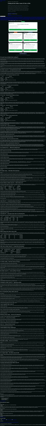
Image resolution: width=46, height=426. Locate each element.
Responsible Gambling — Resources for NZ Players (30, 19)
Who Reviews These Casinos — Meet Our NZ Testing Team (7, 19)
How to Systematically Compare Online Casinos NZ (30, 18)
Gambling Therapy (14, 419)
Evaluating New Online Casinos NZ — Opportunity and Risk (17, 18)
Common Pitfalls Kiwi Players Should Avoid (19, 19)
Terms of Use (5, 422)
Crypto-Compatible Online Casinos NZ (40, 18)
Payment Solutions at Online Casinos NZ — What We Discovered (11, 17)
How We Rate (12, 422)
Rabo (2, 0)
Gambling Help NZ (3, 419)
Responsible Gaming (16, 422)
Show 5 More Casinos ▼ (23, 53)
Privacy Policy (1, 422)
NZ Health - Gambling (9, 419)
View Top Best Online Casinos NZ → (12, 13)
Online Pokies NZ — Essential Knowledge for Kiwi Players (25, 17)
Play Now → (23, 29)
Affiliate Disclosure (8, 422)
